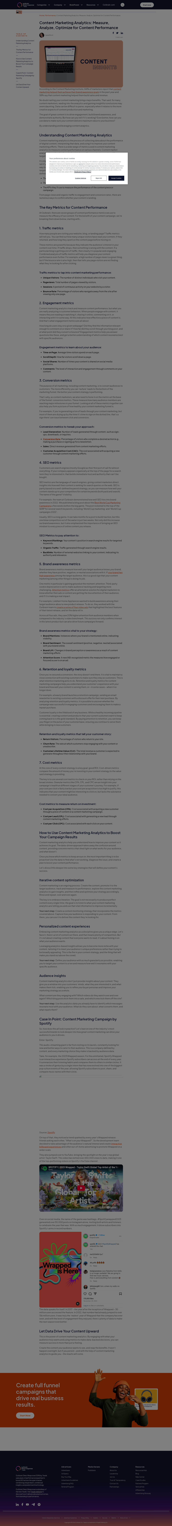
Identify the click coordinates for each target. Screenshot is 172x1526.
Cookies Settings (80, 178)
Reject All (99, 178)
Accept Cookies (116, 178)
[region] (87, 168)
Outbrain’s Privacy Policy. (83, 172)
